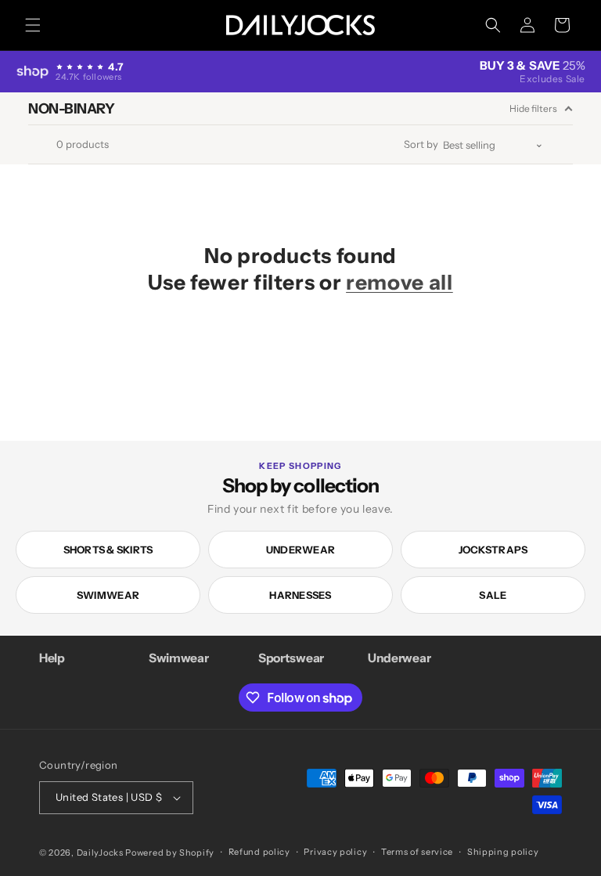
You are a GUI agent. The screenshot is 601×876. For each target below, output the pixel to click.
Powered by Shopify (169, 852)
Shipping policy (503, 851)
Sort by (421, 144)
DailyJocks (100, 852)
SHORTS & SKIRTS (108, 549)
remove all (399, 282)
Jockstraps (493, 549)
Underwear (300, 549)
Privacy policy (335, 851)
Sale (492, 595)
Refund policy (259, 851)
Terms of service (417, 851)
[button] (33, 25)
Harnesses (300, 595)
